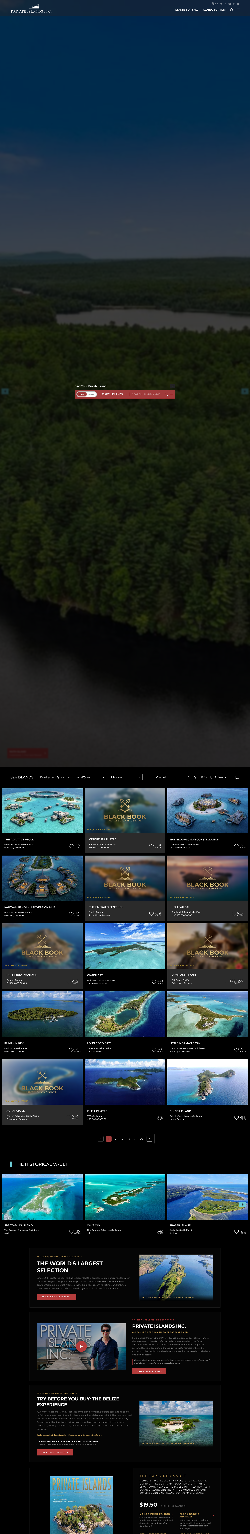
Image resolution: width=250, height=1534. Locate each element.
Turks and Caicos (95, 980)
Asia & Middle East (23, 844)
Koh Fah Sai (180, 907)
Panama (93, 844)
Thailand (176, 912)
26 (141, 1138)
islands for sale (186, 9)
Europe (100, 912)
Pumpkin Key (14, 1043)
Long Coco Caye (99, 1043)
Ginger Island (180, 1111)
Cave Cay (93, 1225)
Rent (91, 394)
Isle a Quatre (97, 1111)
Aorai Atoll (16, 1110)
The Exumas (176, 1048)
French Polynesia (16, 1116)
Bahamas (188, 1048)
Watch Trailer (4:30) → (149, 1371)
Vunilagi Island (184, 975)
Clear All (161, 777)
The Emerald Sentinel (106, 907)
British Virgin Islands (180, 1116)
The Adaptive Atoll (19, 839)
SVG (89, 1116)
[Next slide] (242, 1204)
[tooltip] (237, 777)
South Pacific (182, 980)
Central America (107, 844)
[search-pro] (166, 394)
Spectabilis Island (18, 1225)
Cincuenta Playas (102, 839)
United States (20, 1048)
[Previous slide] (7, 1204)
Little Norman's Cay (185, 1043)
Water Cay (95, 975)
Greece (10, 980)
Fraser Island (180, 1225)
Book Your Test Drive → (55, 1452)
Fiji (173, 980)
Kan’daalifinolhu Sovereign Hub (29, 907)
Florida (8, 1048)
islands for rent (215, 9)
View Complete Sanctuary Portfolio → (85, 1435)
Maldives (8, 844)
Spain (92, 912)
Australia (174, 1230)
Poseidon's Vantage (22, 975)
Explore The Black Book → (56, 1297)
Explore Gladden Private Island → (51, 1435)
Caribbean (110, 980)
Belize (90, 1048)
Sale (82, 394)
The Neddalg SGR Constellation (194, 839)
